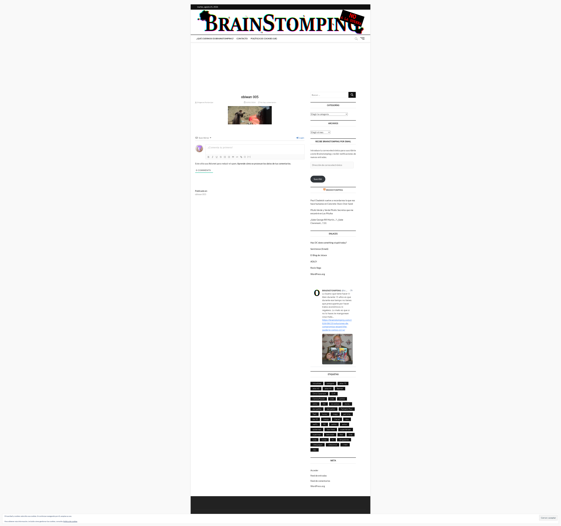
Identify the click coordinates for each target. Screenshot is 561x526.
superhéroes (345, 429)
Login (301, 138)
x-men (345, 444)
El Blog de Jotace (318, 255)
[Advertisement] (280, 64)
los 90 (315, 419)
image (335, 414)
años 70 (343, 383)
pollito (333, 424)
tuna (314, 439)
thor (341, 434)
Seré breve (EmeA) (319, 249)
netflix (315, 424)
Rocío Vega (315, 267)
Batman (340, 388)
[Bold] (208, 157)
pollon (344, 424)
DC (324, 404)
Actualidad (317, 383)
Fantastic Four (347, 409)
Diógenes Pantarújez (205, 102)
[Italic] (213, 157)
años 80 (316, 388)
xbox (314, 450)
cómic (315, 404)
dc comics (335, 404)
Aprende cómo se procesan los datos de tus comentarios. (264, 163)
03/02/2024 (251, 102)
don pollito (317, 409)
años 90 (328, 388)
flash (314, 414)
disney (347, 404)
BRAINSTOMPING (334, 190)
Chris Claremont (319, 393)
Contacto (242, 38)
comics (342, 399)
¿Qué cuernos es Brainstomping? (215, 38)
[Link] (241, 157)
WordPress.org (317, 274)
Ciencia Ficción (319, 399)
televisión (330, 434)
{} (245, 157)
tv (333, 439)
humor (324, 414)
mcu (347, 419)
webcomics (332, 444)
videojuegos (317, 444)
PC (324, 424)
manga (326, 419)
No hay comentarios (268, 102)
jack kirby (347, 414)
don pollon (331, 409)
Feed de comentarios (320, 481)
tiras (350, 434)
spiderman (317, 429)
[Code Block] (237, 157)
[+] (249, 157)
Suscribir (318, 179)
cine (332, 399)
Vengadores (344, 439)
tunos (324, 439)
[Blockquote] (233, 157)
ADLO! (313, 261)
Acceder (314, 470)
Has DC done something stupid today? (328, 242)
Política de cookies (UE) (264, 38)
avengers (330, 383)
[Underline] (217, 157)
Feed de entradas (318, 475)
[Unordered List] (229, 157)
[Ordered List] (225, 157)
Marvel (337, 419)
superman (317, 434)
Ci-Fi (333, 393)
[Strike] (221, 157)
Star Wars (331, 429)
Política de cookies (70, 521)
